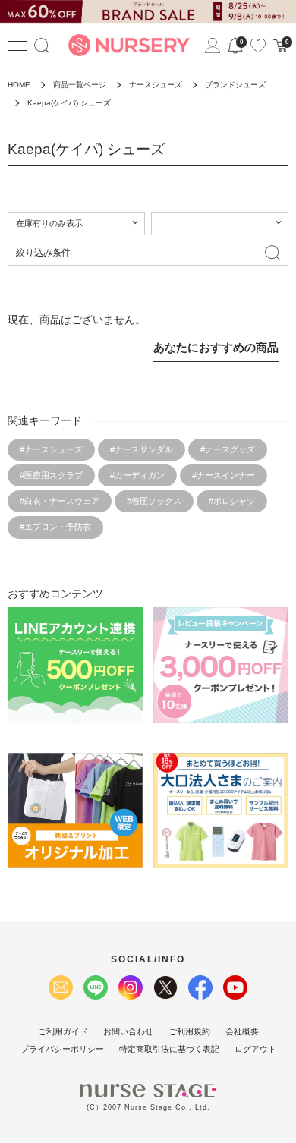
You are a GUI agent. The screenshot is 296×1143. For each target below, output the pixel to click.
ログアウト (255, 1048)
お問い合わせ (128, 1031)
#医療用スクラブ (51, 475)
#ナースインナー (223, 475)
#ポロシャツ (232, 500)
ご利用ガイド (63, 1031)
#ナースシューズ (51, 449)
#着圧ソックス (154, 500)
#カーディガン (137, 475)
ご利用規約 (189, 1031)
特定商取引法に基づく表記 (169, 1048)
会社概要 (242, 1031)
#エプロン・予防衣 (55, 526)
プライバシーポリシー (62, 1048)
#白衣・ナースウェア (59, 500)
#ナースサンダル (141, 449)
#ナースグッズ (227, 449)
